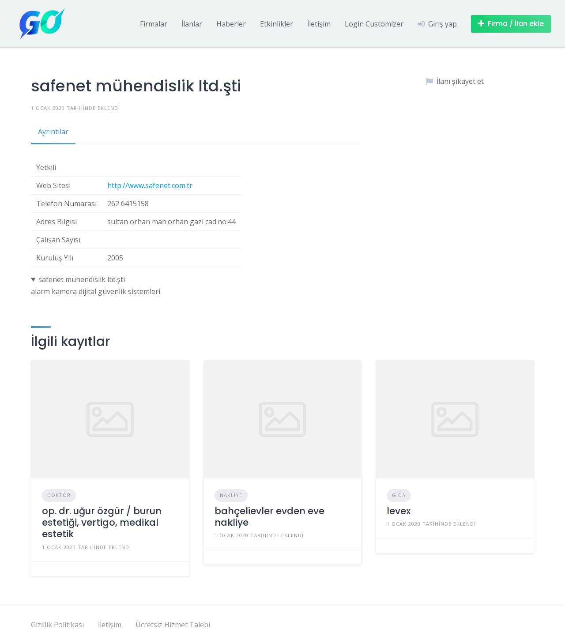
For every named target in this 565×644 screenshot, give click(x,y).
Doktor (59, 495)
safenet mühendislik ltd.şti (81, 279)
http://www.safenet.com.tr (149, 185)
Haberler (231, 24)
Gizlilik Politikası (57, 624)
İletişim (319, 24)
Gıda (399, 495)
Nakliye (231, 495)
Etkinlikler (276, 24)
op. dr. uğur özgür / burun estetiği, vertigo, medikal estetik (102, 523)
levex (399, 511)
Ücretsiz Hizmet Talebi (173, 624)
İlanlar (191, 24)
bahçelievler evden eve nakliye (269, 517)
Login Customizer (374, 24)
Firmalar (153, 24)
